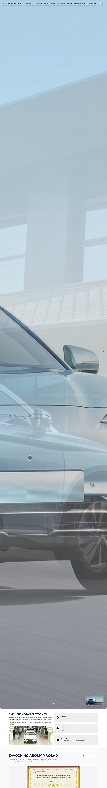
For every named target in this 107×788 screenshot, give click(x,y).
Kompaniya (29, 3)
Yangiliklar (46, 3)
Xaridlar (69, 3)
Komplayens (38, 3)
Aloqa (52, 3)
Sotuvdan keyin (91, 3)
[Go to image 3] (103, 357)
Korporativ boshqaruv (79, 3)
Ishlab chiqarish (61, 3)
